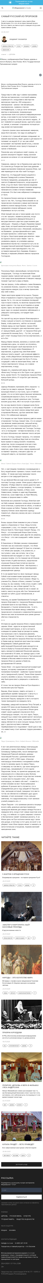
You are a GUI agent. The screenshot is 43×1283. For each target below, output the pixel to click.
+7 (34, 993)
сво (29, 938)
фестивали (7, 1155)
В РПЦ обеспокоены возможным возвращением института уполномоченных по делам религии (19, 1037)
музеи (23, 1155)
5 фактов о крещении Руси (15, 874)
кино (5, 1105)
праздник (26, 46)
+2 (33, 885)
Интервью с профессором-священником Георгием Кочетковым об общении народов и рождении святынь (20, 983)
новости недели (20, 938)
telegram (4, 1230)
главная (3, 54)
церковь (34, 46)
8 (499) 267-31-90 (21, 1243)
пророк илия (5, 49)
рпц (5, 1045)
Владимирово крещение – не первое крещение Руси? (21, 877)
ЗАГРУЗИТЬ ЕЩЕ (22, 1164)
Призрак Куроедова (12, 1033)
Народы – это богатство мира (17, 978)
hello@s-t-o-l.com (7, 1243)
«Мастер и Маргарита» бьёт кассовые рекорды (16, 926)
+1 (25, 1105)
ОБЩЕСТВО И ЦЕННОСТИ (25, 1219)
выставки (15, 1155)
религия (19, 1105)
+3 (30, 1045)
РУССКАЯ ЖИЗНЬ (16, 1216)
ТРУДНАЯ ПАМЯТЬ (7, 1219)
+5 (33, 938)
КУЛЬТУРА (27, 1216)
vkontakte (12, 1230)
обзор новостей (8, 938)
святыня (12, 993)
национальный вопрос (24, 993)
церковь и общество (7, 46)
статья (18, 46)
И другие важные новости (11, 930)
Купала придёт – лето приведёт (18, 1144)
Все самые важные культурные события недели (19, 1148)
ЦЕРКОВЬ (12, 54)
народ (5, 993)
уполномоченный (14, 1045)
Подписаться (21, 1197)
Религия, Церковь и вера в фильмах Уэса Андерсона (20, 1086)
